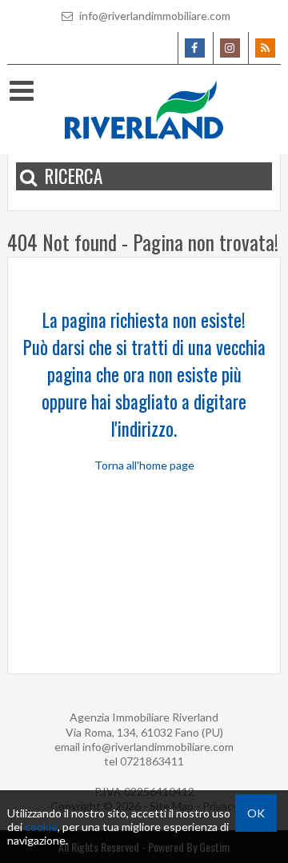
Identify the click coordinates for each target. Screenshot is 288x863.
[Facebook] (194, 48)
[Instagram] (229, 48)
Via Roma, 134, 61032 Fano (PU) (144, 732)
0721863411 (152, 761)
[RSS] (264, 48)
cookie (41, 826)
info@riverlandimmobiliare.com (153, 15)
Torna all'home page (144, 465)
